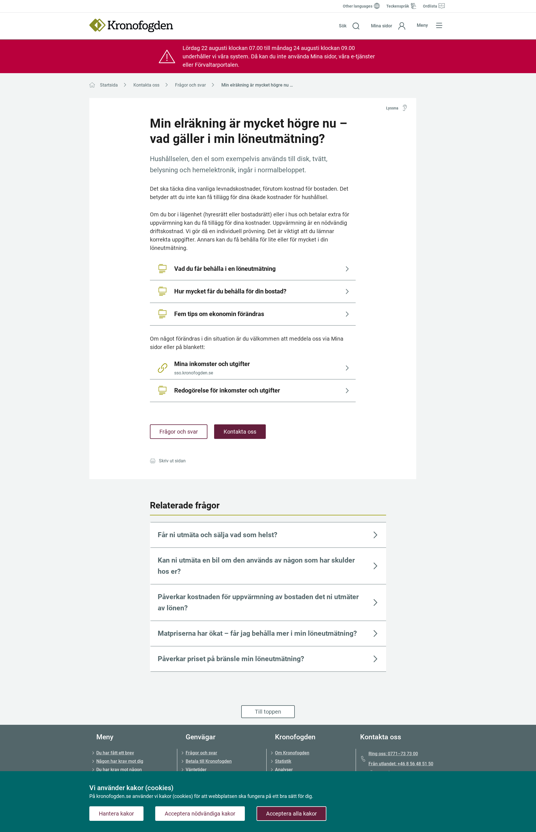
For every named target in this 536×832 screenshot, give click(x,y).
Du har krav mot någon (119, 769)
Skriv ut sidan (172, 460)
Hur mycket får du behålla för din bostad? (230, 291)
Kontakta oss (146, 85)
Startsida (109, 85)
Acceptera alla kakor (291, 813)
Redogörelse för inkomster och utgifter (227, 390)
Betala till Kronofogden (209, 761)
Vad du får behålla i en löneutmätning (225, 268)
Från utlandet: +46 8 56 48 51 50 (400, 763)
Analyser (284, 769)
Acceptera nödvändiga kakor (200, 813)
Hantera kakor (116, 813)
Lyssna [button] (392, 108)
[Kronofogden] (131, 25)
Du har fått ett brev (115, 753)
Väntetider (196, 769)
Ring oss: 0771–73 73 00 (393, 753)
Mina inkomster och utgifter (212, 368)
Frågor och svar (190, 85)
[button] (349, 26)
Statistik (283, 761)
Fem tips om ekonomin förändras (219, 313)
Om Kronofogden (292, 753)
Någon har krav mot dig (119, 761)
